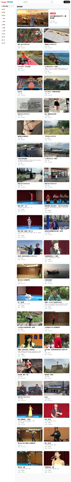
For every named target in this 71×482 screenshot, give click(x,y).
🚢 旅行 (3, 9)
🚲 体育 (3, 18)
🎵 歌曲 (3, 27)
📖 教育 (3, 21)
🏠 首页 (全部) (5, 6)
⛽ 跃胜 (3, 15)
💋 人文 (3, 40)
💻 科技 (3, 36)
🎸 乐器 (3, 30)
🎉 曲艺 (3, 33)
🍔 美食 (3, 12)
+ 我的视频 (66, 2)
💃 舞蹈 (3, 24)
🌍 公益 (3, 43)
